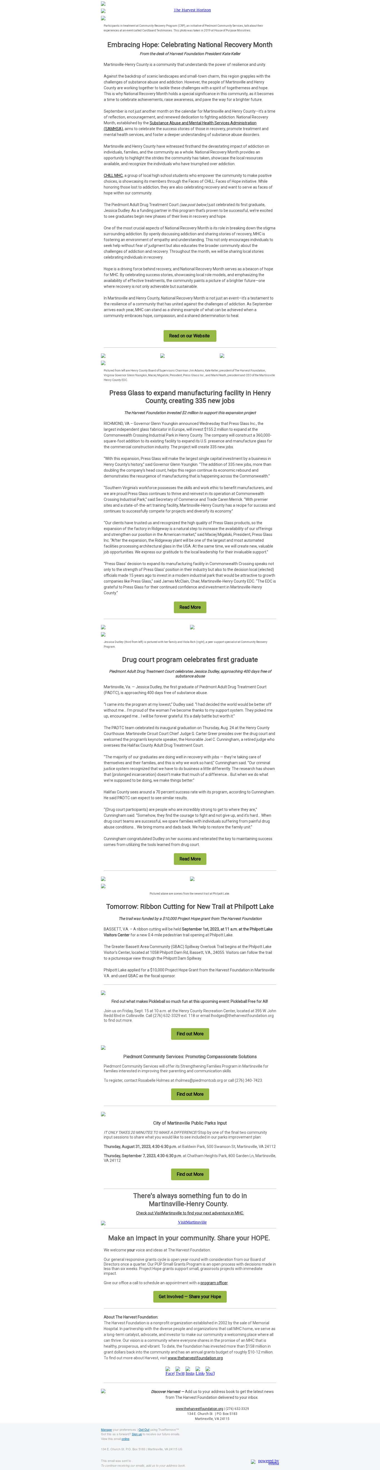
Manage (106, 1429)
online (125, 1438)
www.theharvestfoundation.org (195, 1358)
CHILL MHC (113, 175)
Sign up (137, 1434)
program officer (214, 1283)
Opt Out (144, 1429)
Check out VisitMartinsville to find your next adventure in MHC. (190, 1213)
